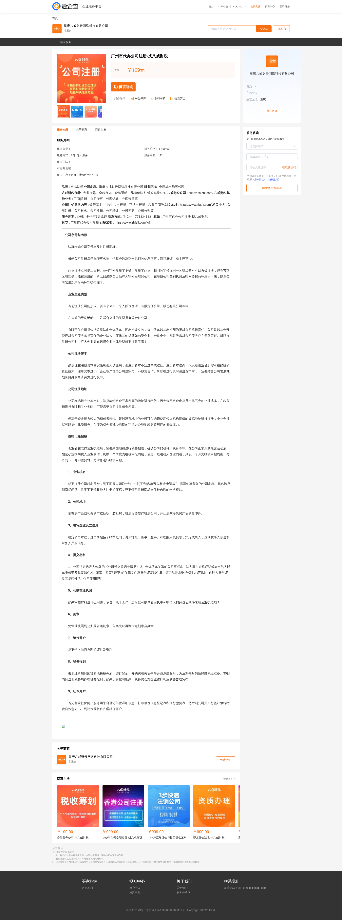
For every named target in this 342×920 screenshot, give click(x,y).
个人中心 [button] (237, 6)
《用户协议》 (259, 179)
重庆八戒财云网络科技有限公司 (86, 25)
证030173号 (136, 910)
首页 (211, 6)
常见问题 (87, 888)
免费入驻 (255, 6)
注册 (287, 6)
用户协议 (134, 888)
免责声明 (134, 892)
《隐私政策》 (273, 179)
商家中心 (270, 6)
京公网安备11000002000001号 (165, 910)
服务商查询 (183, 892)
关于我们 (182, 888)
